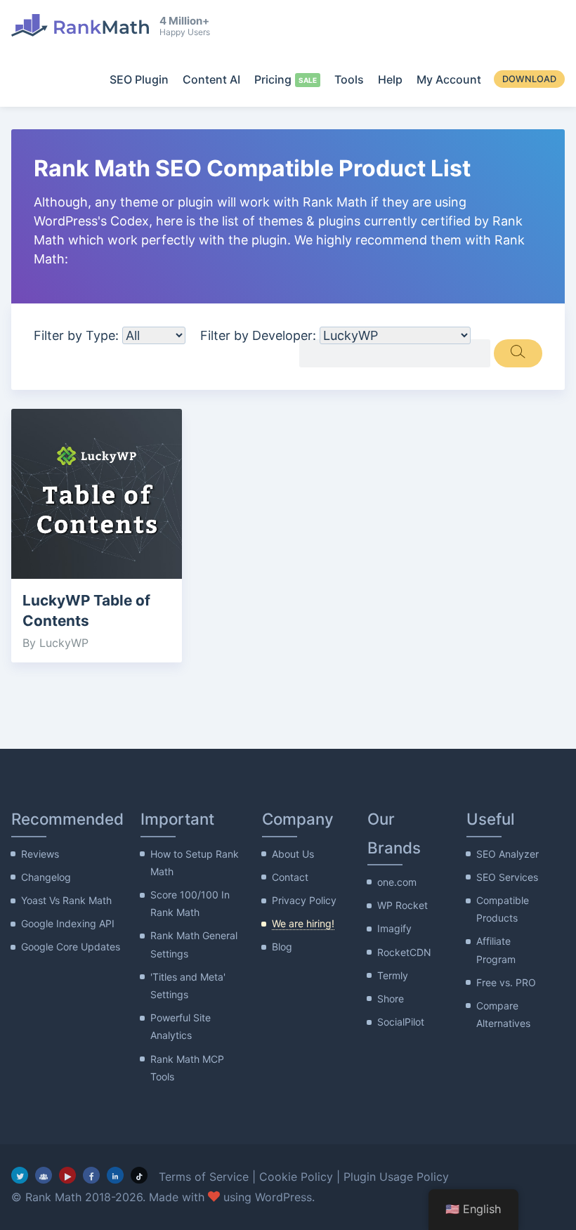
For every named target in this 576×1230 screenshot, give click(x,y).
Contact (290, 877)
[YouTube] (67, 1175)
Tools (349, 79)
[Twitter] (19, 1175)
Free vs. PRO (506, 982)
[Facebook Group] (43, 1175)
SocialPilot (400, 1022)
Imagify (394, 928)
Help (390, 79)
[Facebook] (91, 1175)
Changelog (46, 877)
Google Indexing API (67, 923)
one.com (397, 882)
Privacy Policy (304, 900)
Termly (392, 975)
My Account (449, 79)
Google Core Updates (70, 947)
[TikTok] (139, 1175)
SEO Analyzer (507, 854)
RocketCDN (404, 952)
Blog (282, 947)
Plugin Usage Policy (396, 1177)
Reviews (40, 854)
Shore (390, 999)
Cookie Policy (296, 1177)
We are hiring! (303, 923)
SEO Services (507, 877)
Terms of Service (204, 1177)
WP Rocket (402, 905)
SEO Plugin (139, 79)
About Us (293, 854)
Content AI (211, 79)
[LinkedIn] (115, 1175)
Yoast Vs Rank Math (66, 900)
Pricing (273, 79)
